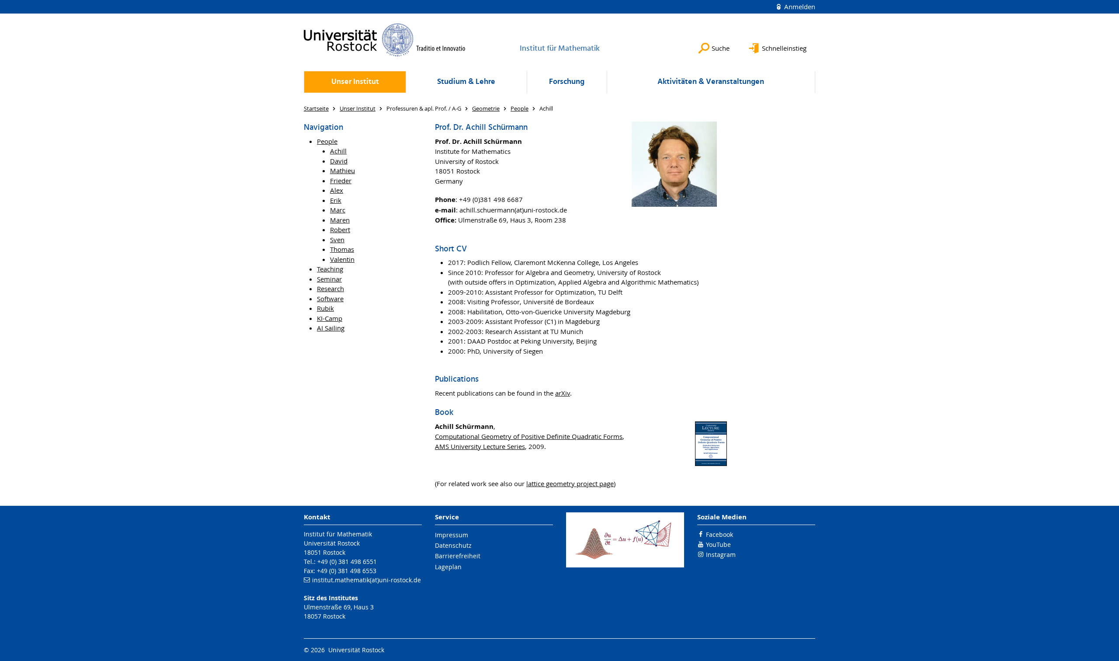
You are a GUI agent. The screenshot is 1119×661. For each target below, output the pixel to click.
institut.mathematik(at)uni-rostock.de (366, 580)
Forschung (566, 82)
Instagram (721, 554)
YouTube (718, 544)
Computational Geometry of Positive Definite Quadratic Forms (528, 436)
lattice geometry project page (570, 483)
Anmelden (798, 6)
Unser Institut (355, 82)
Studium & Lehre (466, 82)
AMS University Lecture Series (480, 446)
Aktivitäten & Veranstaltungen (710, 82)
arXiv (562, 393)
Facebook (719, 534)
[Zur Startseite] (385, 39)
